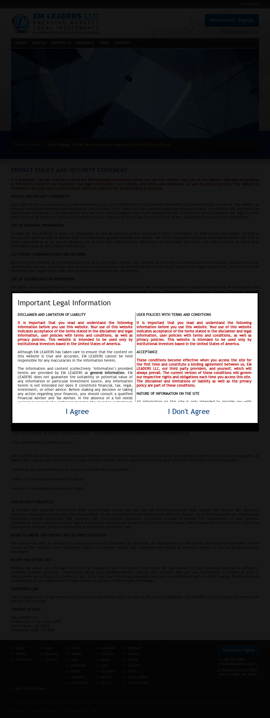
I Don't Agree (189, 411)
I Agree (77, 411)
